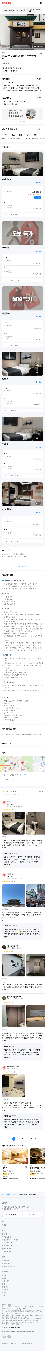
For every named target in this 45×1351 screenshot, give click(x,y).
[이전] (9, 1139)
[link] (2, 1195)
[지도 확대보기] (40, 768)
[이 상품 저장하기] (41, 53)
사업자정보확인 (22, 1308)
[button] (20, 121)
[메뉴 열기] (40, 3)
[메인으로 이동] (6, 3)
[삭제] (24, 10)
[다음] (35, 1139)
